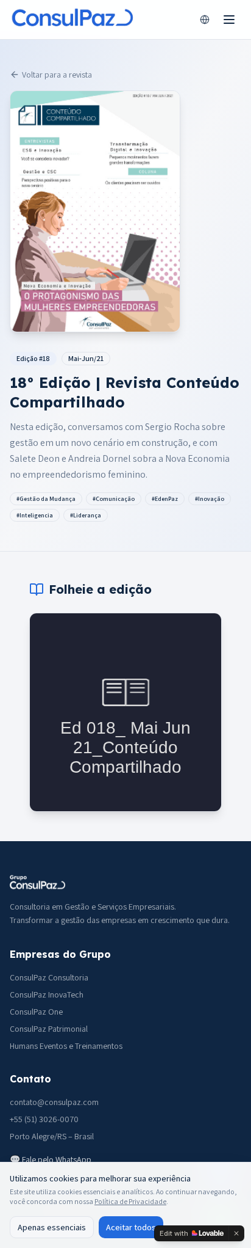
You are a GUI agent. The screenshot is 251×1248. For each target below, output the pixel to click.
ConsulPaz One (36, 1011)
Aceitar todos (131, 1227)
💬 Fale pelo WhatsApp (50, 1159)
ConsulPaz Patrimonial (49, 1028)
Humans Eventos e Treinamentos (66, 1045)
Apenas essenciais (52, 1227)
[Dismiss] (236, 1233)
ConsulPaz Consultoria (49, 977)
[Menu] (229, 19)
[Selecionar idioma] (204, 19)
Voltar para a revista (57, 74)
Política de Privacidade (130, 1201)
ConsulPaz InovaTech (46, 994)
